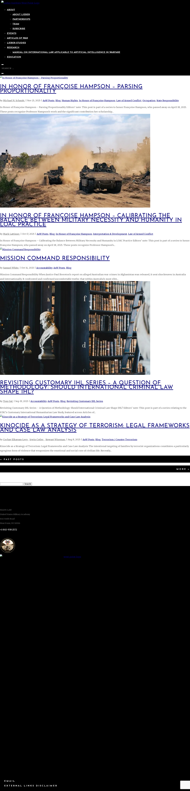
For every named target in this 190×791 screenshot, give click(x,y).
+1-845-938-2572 (8, 529)
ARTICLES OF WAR (17, 38)
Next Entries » (95, 469)
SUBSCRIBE (19, 29)
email (9, 781)
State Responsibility (167, 100)
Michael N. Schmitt (13, 100)
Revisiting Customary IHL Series (85, 401)
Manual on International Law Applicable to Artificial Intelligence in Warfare (66, 52)
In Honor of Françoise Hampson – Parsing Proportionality (71, 89)
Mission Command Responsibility (55, 258)
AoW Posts (48, 100)
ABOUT (11, 10)
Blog (58, 100)
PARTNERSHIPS (21, 19)
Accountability (44, 267)
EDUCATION (14, 57)
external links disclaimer (30, 786)
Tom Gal (8, 401)
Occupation (148, 100)
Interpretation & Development (110, 234)
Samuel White (10, 267)
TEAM (16, 24)
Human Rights (70, 100)
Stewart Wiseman (55, 439)
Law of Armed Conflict (128, 100)
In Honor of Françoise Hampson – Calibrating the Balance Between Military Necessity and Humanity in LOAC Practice (91, 220)
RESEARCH (13, 48)
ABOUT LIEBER (21, 14)
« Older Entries (95, 459)
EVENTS (11, 33)
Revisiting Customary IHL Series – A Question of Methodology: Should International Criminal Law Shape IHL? (86, 387)
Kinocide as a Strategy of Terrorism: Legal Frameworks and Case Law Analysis (95, 428)
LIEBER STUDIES (16, 43)
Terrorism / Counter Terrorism (119, 439)
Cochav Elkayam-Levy (15, 439)
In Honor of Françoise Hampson (97, 100)
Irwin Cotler (36, 439)
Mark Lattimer (11, 234)
